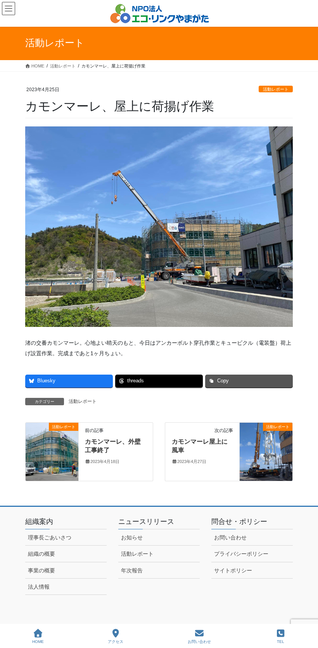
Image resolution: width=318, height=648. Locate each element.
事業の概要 (41, 570)
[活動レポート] (52, 451)
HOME (38, 641)
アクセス (115, 641)
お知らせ (132, 537)
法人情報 (39, 587)
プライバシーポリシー (241, 554)
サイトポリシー (233, 570)
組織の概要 (41, 554)
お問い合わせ (230, 537)
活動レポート (276, 89)
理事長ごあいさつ (49, 537)
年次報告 (132, 570)
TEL (280, 641)
